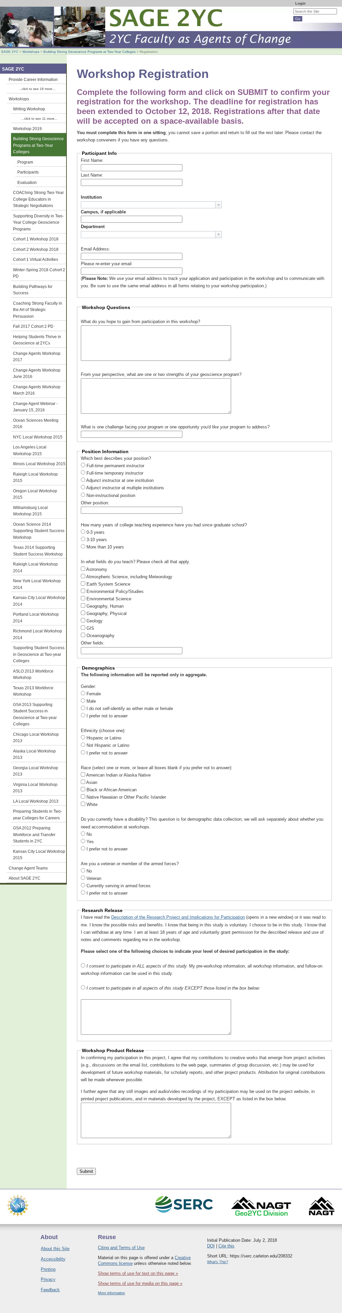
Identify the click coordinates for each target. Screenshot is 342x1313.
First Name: (92, 160)
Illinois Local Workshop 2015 (39, 464)
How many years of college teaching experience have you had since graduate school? (164, 524)
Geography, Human (105, 606)
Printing (48, 1269)
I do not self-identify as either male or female (130, 708)
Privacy (48, 1279)
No (89, 834)
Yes (90, 841)
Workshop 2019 (27, 128)
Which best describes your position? (116, 458)
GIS (90, 628)
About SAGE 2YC (24, 878)
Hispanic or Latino (104, 737)
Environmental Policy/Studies (115, 591)
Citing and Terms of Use (121, 1247)
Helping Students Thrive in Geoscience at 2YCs (37, 339)
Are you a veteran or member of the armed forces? (130, 863)
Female (94, 693)
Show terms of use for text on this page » (138, 1273)
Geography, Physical (107, 613)
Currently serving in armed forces (119, 885)
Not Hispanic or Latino (108, 745)
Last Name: (92, 175)
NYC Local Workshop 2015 (37, 437)
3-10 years (97, 539)
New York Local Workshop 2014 (37, 584)
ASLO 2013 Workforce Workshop (33, 674)
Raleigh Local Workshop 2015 (35, 477)
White (92, 804)
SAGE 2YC (9, 52)
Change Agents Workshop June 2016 (36, 373)
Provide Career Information (33, 79)
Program (25, 162)
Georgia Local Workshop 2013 (35, 771)
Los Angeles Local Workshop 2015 (29, 450)
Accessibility (53, 1258)
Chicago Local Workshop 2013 (36, 737)
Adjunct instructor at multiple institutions (125, 487)
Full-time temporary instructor (115, 473)
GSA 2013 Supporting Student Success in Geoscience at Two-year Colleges (35, 714)
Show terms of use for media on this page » (140, 1283)
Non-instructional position (111, 495)
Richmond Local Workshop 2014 (37, 634)
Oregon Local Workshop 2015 (35, 494)
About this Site (55, 1248)
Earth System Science (108, 584)
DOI (211, 1245)
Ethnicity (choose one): (103, 730)
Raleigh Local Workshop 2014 (35, 567)
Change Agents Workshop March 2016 (36, 390)
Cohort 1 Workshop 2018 (35, 239)
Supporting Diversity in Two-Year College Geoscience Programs (38, 222)
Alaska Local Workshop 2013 (34, 754)
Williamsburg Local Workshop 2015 (30, 510)
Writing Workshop (29, 109)
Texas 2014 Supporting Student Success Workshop (38, 550)
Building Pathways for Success (32, 289)
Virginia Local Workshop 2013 (35, 787)
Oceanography (101, 635)
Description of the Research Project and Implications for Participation (178, 917)
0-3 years (96, 532)
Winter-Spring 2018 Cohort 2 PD (39, 273)
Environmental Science (109, 598)
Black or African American (112, 789)
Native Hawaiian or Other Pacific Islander (126, 797)
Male (91, 701)
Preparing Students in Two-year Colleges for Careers (37, 814)
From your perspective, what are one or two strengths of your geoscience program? (161, 374)
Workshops (30, 52)
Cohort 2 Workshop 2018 (35, 249)
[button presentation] (218, 205)
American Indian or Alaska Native (118, 775)
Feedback (50, 1289)
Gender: (88, 686)
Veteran (94, 878)
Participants (28, 172)
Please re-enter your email (106, 263)
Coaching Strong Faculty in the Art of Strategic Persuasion (37, 309)
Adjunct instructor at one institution (120, 480)
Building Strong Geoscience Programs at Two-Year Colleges (89, 52)
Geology (95, 620)
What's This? (217, 1262)
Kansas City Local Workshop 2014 (39, 600)
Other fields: (93, 642)
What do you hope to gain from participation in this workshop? (140, 321)
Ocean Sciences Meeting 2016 (35, 423)
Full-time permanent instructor (115, 465)
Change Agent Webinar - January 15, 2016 (35, 406)
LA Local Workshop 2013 (35, 801)
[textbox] (148, 205)
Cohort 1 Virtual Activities (35, 259)
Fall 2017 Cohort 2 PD (33, 326)
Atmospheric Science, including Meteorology (129, 576)
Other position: (95, 502)
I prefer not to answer (107, 715)
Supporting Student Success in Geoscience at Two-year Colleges (38, 654)
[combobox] (151, 204)
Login (300, 3)
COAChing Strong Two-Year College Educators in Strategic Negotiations (38, 199)
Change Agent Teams (28, 868)
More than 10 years (105, 546)
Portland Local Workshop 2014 (36, 617)
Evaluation (27, 182)
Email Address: (95, 248)
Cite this (226, 1245)
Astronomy (96, 569)
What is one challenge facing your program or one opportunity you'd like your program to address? (175, 426)
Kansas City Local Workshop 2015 (39, 854)
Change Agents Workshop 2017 (36, 356)
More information (111, 1293)
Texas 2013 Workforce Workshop (33, 691)
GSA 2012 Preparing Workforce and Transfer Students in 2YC (34, 834)
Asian (91, 782)
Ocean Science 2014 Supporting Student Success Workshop (38, 530)
